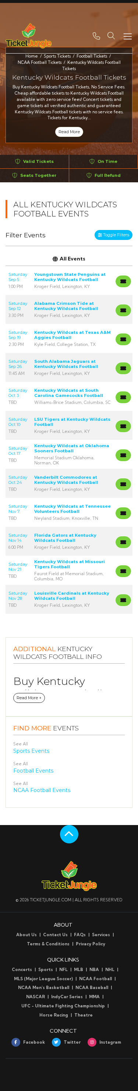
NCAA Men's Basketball (43, 987)
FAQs (80, 934)
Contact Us (55, 934)
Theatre (83, 1015)
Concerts (22, 969)
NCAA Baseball (91, 987)
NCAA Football (95, 978)
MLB (78, 969)
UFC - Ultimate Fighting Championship (63, 1005)
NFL (63, 969)
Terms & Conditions (48, 943)
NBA (94, 969)
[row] (69, 280)
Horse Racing (53, 1015)
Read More (69, 131)
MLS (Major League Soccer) (43, 978)
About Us (26, 934)
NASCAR (35, 996)
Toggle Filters (115, 234)
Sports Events (31, 751)
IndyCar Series (67, 996)
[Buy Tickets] (123, 281)
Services (101, 934)
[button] (111, 35)
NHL (109, 969)
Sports (45, 969)
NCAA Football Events (41, 790)
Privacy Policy (90, 943)
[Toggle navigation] (127, 35)
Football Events (33, 770)
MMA (94, 996)
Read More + (29, 697)
